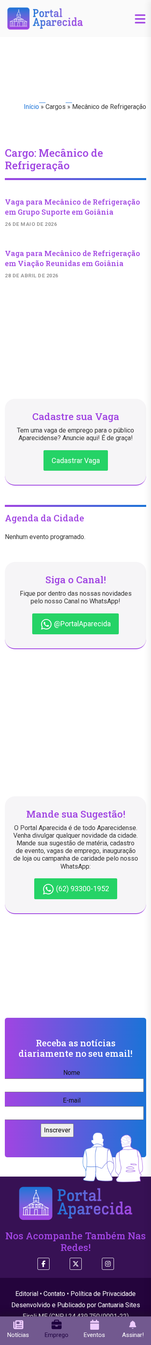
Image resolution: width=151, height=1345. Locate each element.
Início (31, 107)
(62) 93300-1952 (81, 888)
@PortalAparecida (81, 623)
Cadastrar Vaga (76, 460)
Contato (54, 1294)
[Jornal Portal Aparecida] (45, 18)
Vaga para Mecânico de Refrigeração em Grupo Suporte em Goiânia (72, 207)
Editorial (26, 1294)
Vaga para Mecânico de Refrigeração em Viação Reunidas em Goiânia (72, 258)
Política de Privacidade (103, 1294)
